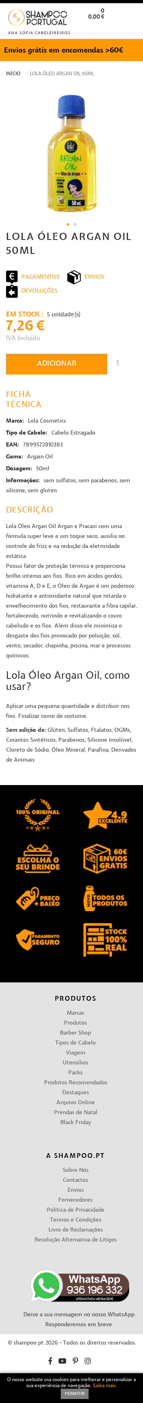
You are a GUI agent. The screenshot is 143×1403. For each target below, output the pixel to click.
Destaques (75, 1093)
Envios (76, 1190)
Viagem (75, 1053)
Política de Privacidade (75, 1210)
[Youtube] (62, 1362)
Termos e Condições (75, 1220)
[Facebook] (50, 1362)
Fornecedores (75, 1200)
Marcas (75, 1013)
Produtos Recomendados (75, 1083)
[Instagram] (87, 1362)
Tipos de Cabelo (75, 1043)
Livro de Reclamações (75, 1230)
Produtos (75, 1023)
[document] (71, 1388)
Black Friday (75, 1122)
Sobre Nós (76, 1170)
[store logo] (38, 19)
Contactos (75, 1180)
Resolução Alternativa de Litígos (76, 1240)
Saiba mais (104, 1386)
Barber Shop (75, 1033)
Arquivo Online (75, 1103)
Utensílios (75, 1063)
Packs (75, 1073)
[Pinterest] (75, 1362)
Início (13, 74)
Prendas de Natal (75, 1113)
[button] (130, 29)
